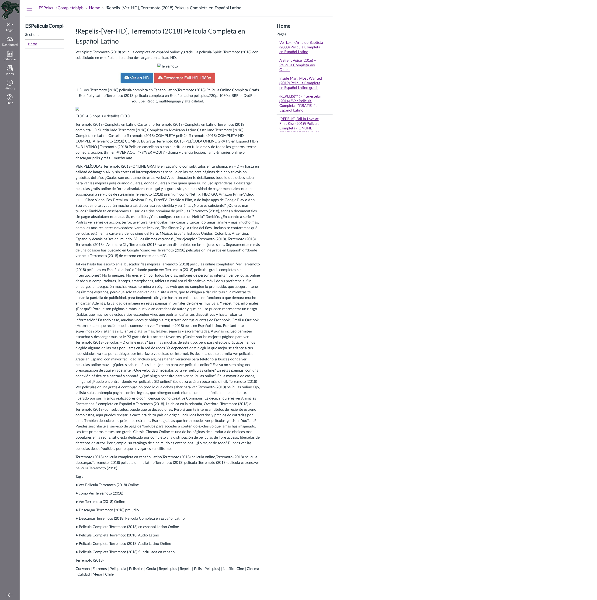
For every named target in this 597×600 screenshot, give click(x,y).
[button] (10, 85)
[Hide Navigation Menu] (29, 8)
